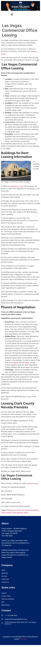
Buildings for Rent (13, 510)
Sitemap (23, 639)
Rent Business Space (20, 512)
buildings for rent (16, 186)
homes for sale (32, 483)
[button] (12, 14)
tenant (27, 363)
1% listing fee (6, 545)
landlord (15, 363)
